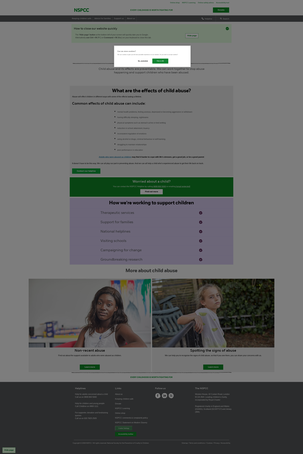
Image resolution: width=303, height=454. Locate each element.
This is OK (160, 61)
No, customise (143, 61)
